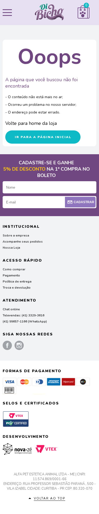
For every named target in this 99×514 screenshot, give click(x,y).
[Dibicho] (49, 13)
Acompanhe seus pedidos (23, 241)
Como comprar (14, 269)
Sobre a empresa (16, 235)
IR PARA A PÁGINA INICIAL (43, 137)
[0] (83, 17)
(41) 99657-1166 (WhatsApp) (25, 321)
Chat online (11, 309)
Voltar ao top (49, 498)
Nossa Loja (11, 247)
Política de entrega (17, 281)
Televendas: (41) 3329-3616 (23, 315)
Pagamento (11, 275)
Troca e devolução (17, 287)
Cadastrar (84, 202)
